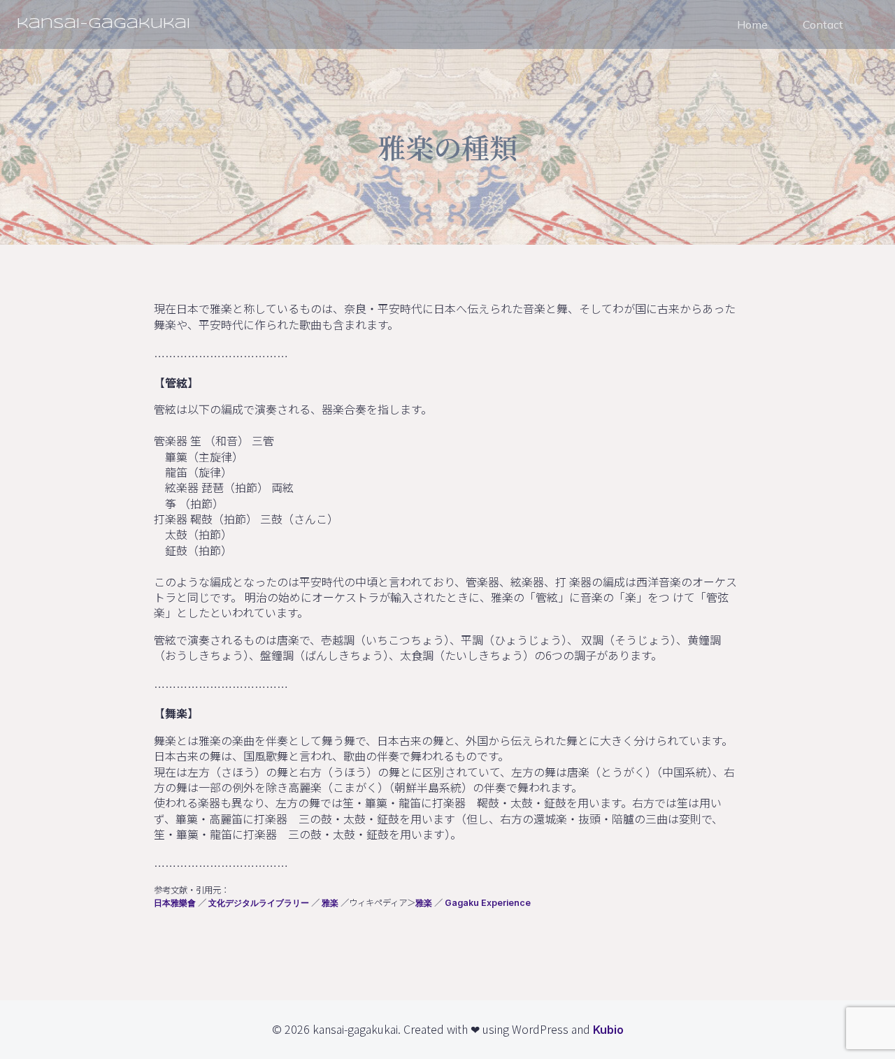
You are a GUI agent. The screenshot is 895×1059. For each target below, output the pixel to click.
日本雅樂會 (175, 903)
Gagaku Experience (488, 903)
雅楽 (330, 903)
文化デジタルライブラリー (258, 903)
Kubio (608, 1030)
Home (752, 24)
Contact (823, 24)
